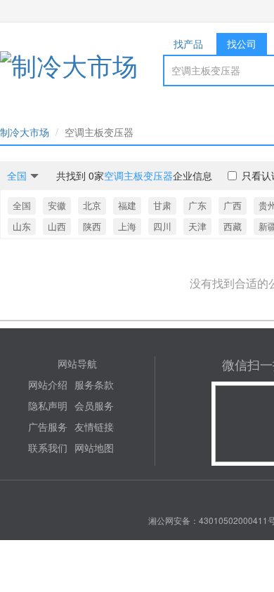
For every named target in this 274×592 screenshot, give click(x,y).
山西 (57, 226)
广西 (232, 205)
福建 (127, 205)
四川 (162, 226)
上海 (127, 226)
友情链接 (94, 426)
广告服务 (47, 426)
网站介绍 (47, 384)
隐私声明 (47, 405)
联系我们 (47, 447)
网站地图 (94, 447)
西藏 (232, 226)
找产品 (188, 43)
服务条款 (94, 384)
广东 (197, 205)
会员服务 (94, 405)
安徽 (57, 205)
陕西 (92, 226)
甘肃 (162, 205)
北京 (92, 205)
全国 (22, 205)
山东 (22, 226)
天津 (197, 226)
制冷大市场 (24, 132)
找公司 (241, 43)
